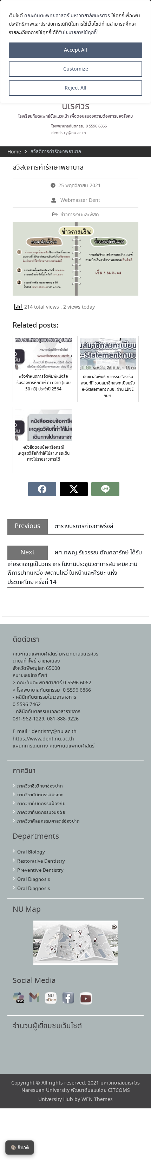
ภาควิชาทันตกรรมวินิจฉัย (41, 812)
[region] (75, 51)
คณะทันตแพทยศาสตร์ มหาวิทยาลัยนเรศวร (67, 15)
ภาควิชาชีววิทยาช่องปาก (40, 786)
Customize (75, 69)
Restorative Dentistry (41, 861)
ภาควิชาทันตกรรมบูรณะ (40, 795)
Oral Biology (31, 852)
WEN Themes (97, 1099)
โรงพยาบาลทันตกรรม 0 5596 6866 (79, 126)
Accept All (75, 50)
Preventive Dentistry (40, 870)
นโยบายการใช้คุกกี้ (79, 32)
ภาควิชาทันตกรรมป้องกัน (41, 803)
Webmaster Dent (80, 200)
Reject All (75, 88)
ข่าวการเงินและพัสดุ (79, 214)
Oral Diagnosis (33, 879)
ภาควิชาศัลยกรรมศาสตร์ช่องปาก (48, 821)
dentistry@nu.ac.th (68, 133)
